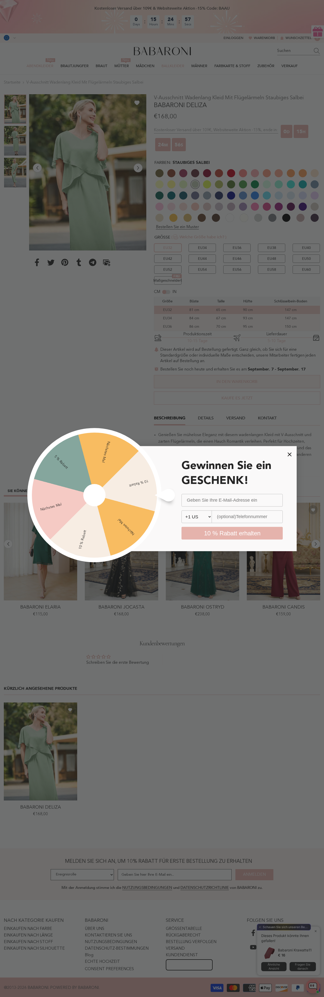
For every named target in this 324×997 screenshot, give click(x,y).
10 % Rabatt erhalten (232, 533)
